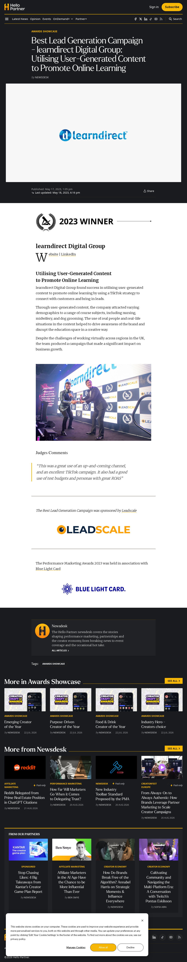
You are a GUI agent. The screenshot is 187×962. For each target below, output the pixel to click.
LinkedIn (68, 254)
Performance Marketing (66, 783)
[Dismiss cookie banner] (142, 920)
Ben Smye (73, 897)
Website (53, 254)
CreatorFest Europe (149, 785)
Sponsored (28, 866)
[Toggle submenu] (71, 19)
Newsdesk (42, 77)
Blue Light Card (48, 569)
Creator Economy (115, 866)
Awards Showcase (44, 31)
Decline (130, 947)
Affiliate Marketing (11, 785)
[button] (61, 19)
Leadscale (129, 510)
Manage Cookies (75, 947)
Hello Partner (21, 957)
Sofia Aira (160, 907)
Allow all (103, 947)
